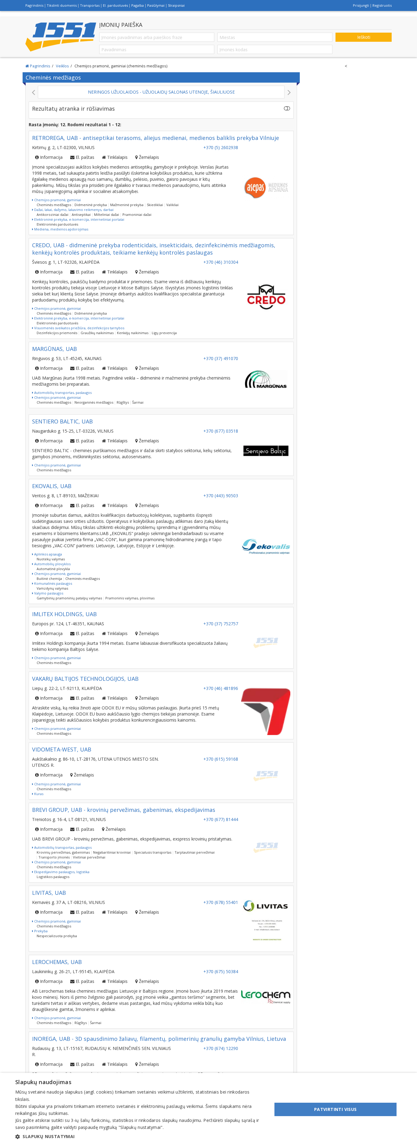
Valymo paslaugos (48, 593)
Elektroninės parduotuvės (57, 224)
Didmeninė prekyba (90, 204)
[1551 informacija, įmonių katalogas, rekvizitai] (60, 37)
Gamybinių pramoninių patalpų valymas (69, 598)
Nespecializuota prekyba (57, 936)
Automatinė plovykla (53, 568)
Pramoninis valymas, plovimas (129, 598)
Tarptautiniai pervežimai (195, 852)
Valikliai (172, 204)
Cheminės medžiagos (54, 204)
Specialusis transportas (152, 852)
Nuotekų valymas (51, 559)
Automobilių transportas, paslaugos (62, 392)
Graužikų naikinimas (97, 332)
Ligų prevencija (164, 332)
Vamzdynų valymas (52, 588)
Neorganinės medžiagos (93, 402)
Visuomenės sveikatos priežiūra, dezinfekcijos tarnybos (78, 328)
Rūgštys (123, 402)
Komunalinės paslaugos (52, 583)
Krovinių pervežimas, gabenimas (63, 852)
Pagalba (137, 5)
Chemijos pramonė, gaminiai (57, 200)
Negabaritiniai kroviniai (112, 852)
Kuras (38, 793)
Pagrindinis (34, 5)
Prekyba (40, 931)
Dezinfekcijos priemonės (57, 332)
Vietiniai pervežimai (89, 857)
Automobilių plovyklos (52, 564)
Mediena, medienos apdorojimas (60, 229)
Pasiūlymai (156, 5)
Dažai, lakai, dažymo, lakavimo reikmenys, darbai (73, 209)
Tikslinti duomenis (62, 5)
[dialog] (208, 1109)
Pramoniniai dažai (136, 214)
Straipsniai (176, 5)
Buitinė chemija (49, 578)
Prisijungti (361, 5)
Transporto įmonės (54, 857)
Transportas (90, 5)
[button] (139, 1136)
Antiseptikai (81, 214)
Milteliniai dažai (106, 214)
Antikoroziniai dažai (52, 214)
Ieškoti (363, 37)
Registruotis (382, 5)
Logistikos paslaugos (53, 876)
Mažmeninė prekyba (126, 204)
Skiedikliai (155, 204)
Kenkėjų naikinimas (132, 332)
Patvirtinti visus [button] (335, 1109)
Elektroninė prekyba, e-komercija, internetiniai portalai (78, 219)
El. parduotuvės (115, 5)
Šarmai (137, 402)
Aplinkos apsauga (47, 554)
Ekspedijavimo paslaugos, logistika (61, 871)
